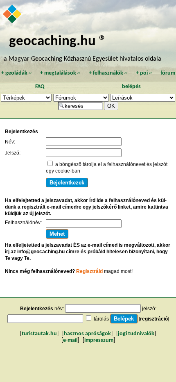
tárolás (101, 319)
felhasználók (108, 73)
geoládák (16, 73)
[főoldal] (12, 15)
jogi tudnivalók (136, 334)
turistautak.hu (39, 334)
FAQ (40, 86)
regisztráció (154, 319)
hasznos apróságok (87, 334)
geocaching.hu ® (57, 41)
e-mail (70, 340)
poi (144, 73)
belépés (131, 86)
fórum (167, 73)
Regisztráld (89, 271)
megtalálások (60, 73)
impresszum (98, 340)
